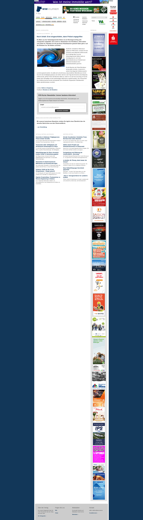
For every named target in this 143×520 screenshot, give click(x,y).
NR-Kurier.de (76, 21)
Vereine (55, 17)
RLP (64, 17)
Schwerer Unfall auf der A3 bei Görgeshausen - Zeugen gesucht (45, 170)
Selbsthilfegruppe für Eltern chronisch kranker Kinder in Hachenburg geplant (47, 153)
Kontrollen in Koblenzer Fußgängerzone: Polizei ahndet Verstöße (48, 138)
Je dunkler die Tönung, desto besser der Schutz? (75, 161)
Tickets (93, 20)
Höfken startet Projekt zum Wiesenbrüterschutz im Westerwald (73, 145)
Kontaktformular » (93, 513)
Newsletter (75, 22)
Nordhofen (44, 30)
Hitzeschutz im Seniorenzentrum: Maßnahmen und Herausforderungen (46, 162)
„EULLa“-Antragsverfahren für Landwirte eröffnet (75, 176)
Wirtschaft (49, 17)
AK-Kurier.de (76, 19)
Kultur (60, 17)
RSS (56, 510)
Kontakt (84, 24)
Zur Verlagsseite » (42, 516)
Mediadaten (84, 18)
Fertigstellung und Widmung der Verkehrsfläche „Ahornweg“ (72, 153)
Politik (43, 17)
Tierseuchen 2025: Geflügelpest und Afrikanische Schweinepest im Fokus (47, 145)
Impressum (84, 22)
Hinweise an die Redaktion (50, 90)
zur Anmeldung (42, 127)
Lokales (38, 21)
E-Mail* (42, 104)
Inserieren (84, 17)
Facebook (77, 17)
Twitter (56, 513)
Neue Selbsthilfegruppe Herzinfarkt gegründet (73, 168)
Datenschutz (85, 21)
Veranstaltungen (46, 21)
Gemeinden (59, 21)
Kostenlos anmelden (62, 110)
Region (38, 17)
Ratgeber (53, 21)
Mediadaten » (75, 514)
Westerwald (40, 24)
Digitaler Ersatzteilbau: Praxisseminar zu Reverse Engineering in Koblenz (48, 178)
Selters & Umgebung (47, 88)
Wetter (64, 21)
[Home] (36, 13)
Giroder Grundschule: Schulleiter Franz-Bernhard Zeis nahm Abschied (75, 138)
